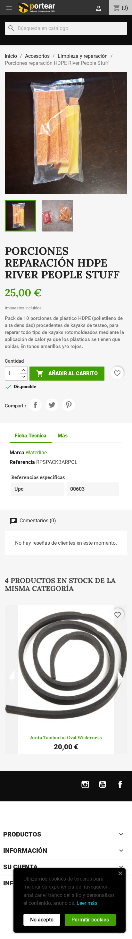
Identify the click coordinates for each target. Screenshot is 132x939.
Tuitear (51, 404)
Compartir (35, 404)
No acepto (42, 920)
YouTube (102, 788)
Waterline (36, 453)
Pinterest (68, 404)
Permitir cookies (90, 920)
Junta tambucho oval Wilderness (66, 737)
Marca (17, 453)
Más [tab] (63, 436)
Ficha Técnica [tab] (30, 436)
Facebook (120, 788)
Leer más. (88, 903)
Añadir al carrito (67, 373)
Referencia (22, 462)
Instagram (85, 788)
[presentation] (11, 679)
